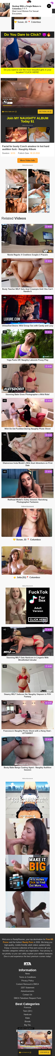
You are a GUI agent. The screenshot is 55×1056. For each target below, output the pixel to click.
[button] (27, 52)
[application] (27, 53)
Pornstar (27, 1007)
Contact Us (27, 995)
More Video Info (27, 160)
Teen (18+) (27, 1011)
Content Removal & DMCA (27, 984)
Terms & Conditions (27, 977)
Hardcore (27, 1014)
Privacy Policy (27, 981)
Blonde (28, 1021)
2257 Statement (27, 988)
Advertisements (27, 991)
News (27, 974)
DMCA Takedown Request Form (27, 998)
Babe (27, 1018)
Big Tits (27, 1025)
